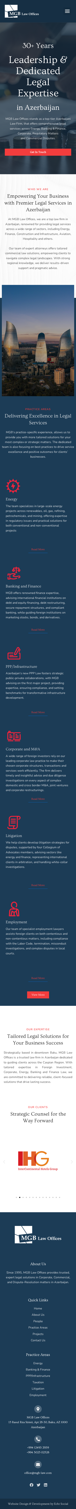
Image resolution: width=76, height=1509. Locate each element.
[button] (67, 11)
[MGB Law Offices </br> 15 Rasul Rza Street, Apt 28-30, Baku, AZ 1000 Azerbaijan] (38, 1409)
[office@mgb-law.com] (38, 1464)
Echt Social (61, 1503)
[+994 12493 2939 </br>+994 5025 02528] (38, 1439)
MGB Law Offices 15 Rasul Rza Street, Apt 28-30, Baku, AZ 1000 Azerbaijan (38, 1422)
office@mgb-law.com (38, 1473)
